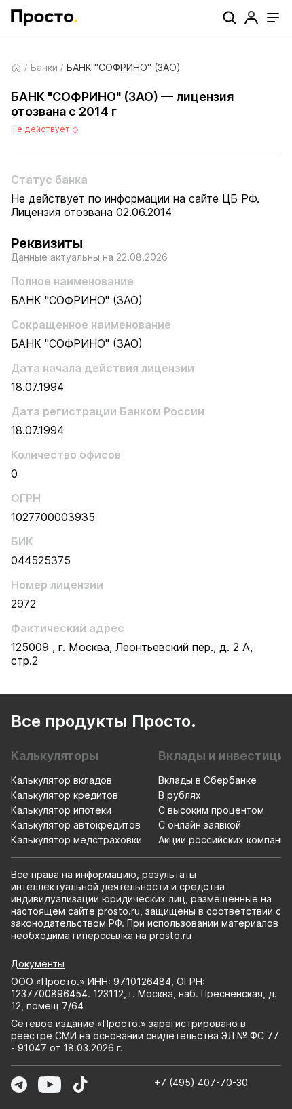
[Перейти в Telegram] (19, 1084)
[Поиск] (229, 17)
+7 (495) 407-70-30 (201, 1082)
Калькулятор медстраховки (76, 839)
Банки (44, 67)
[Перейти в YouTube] (49, 1084)
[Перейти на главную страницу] (44, 17)
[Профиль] (251, 17)
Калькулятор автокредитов (76, 825)
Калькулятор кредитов (64, 795)
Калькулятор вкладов (61, 780)
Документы (38, 963)
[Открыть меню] (273, 17)
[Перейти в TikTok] (80, 1084)
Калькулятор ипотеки (61, 810)
